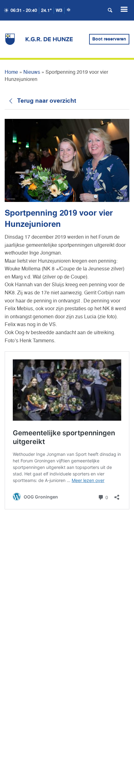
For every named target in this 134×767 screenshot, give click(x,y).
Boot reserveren (109, 39)
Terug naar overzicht (46, 101)
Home (11, 72)
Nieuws (31, 72)
